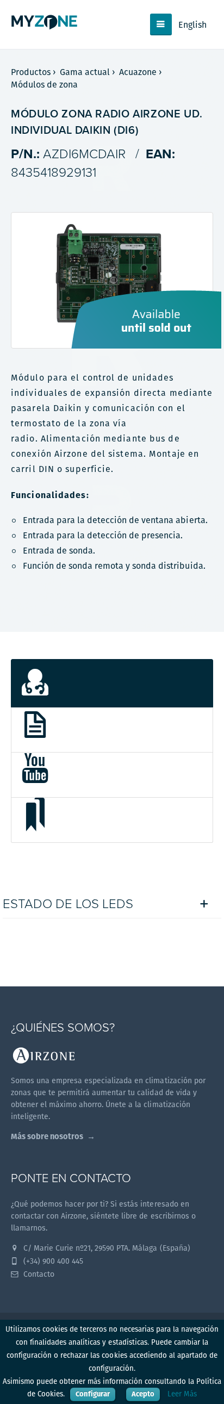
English (192, 24)
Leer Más (182, 1394)
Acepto (143, 1394)
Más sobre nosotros (47, 1136)
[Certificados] (112, 820)
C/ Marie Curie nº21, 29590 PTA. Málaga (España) (105, 1248)
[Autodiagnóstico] (112, 683)
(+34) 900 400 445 (52, 1261)
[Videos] (112, 775)
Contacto (37, 1274)
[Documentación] (112, 730)
